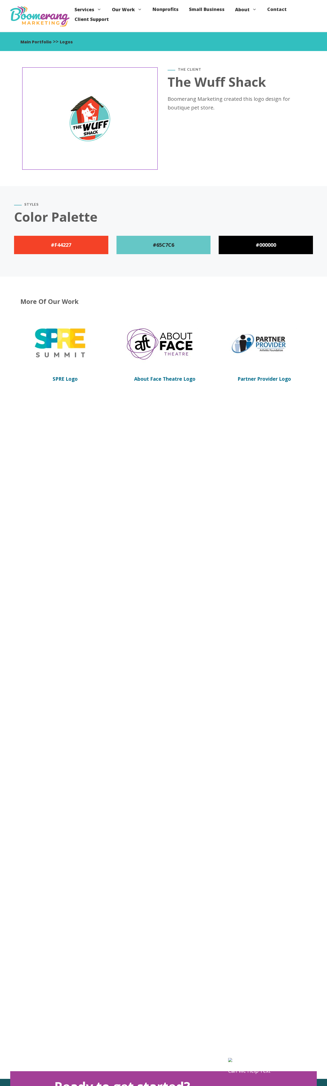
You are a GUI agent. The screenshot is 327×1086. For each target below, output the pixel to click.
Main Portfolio (36, 42)
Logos (66, 42)
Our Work (123, 9)
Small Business (207, 9)
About (242, 9)
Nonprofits (166, 9)
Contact (277, 9)
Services (84, 9)
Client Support (92, 19)
